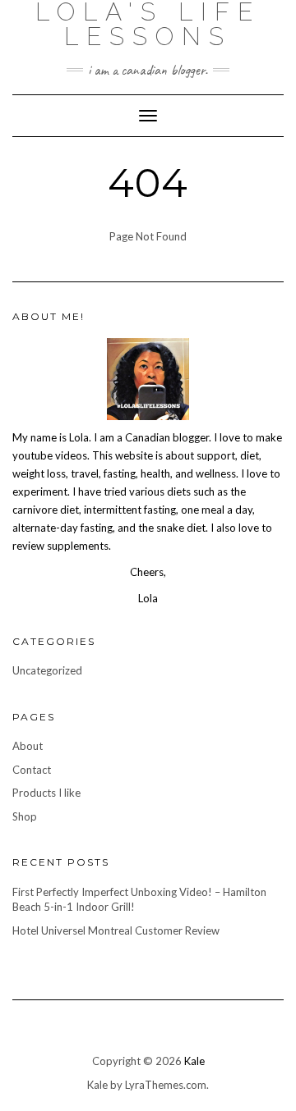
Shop (24, 816)
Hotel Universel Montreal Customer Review (116, 930)
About (27, 745)
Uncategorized (47, 670)
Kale (194, 1061)
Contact (31, 769)
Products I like (46, 792)
